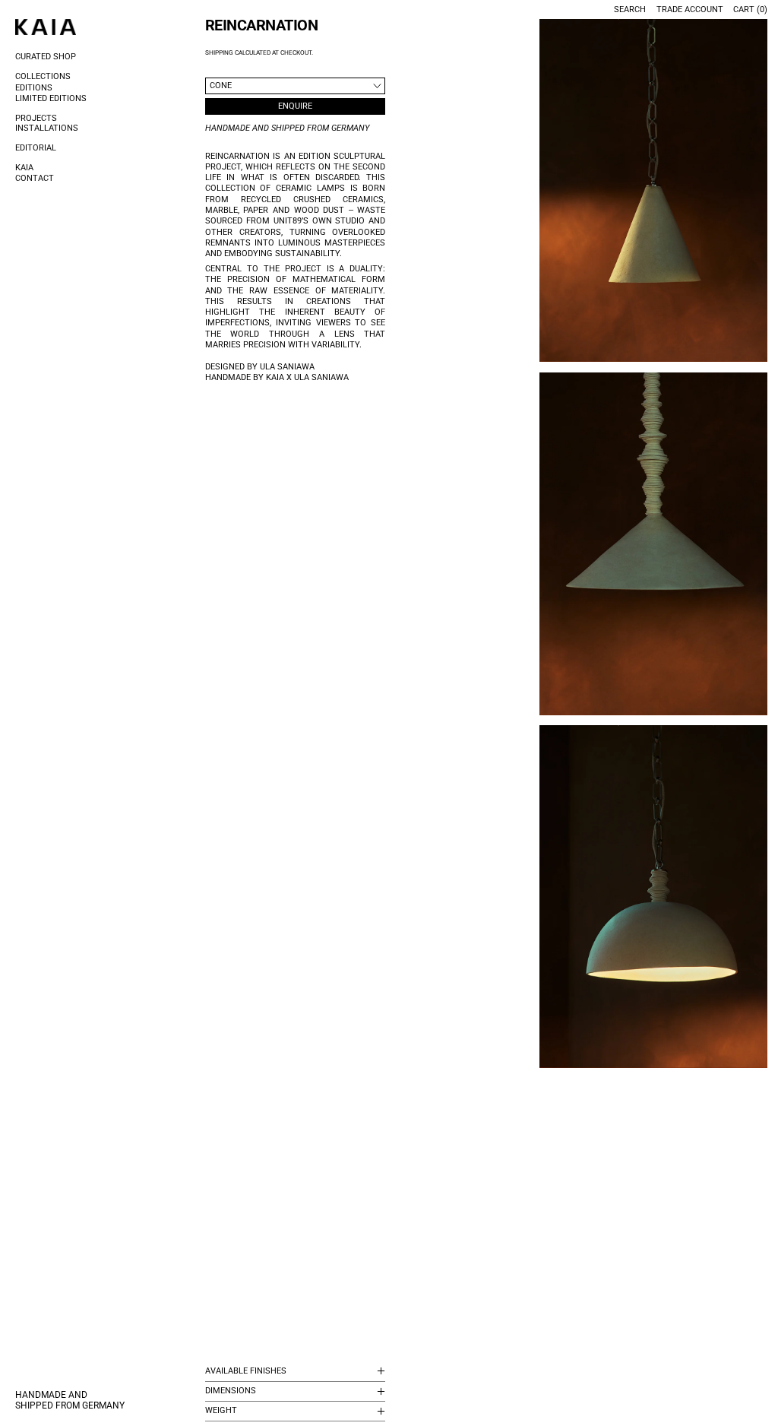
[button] (653, 190)
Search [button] (630, 9)
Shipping (219, 52)
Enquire (295, 106)
